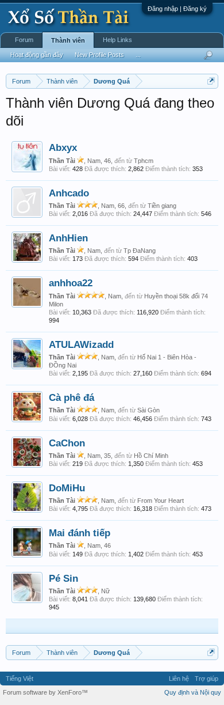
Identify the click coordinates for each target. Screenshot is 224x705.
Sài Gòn (148, 410)
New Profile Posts (99, 54)
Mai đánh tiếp (79, 533)
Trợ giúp (206, 678)
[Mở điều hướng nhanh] (211, 81)
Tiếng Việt (19, 678)
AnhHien (68, 238)
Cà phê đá (71, 397)
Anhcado (69, 193)
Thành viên (68, 40)
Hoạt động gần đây (36, 54)
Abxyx (63, 147)
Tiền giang (162, 205)
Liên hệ (179, 678)
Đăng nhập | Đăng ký (177, 8)
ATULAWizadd (81, 344)
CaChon (67, 443)
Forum (24, 39)
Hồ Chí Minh (151, 455)
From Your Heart (160, 500)
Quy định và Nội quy (192, 692)
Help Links (117, 39)
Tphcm (143, 160)
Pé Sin (63, 578)
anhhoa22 (70, 283)
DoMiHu (67, 488)
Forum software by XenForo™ (45, 692)
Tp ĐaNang (139, 250)
